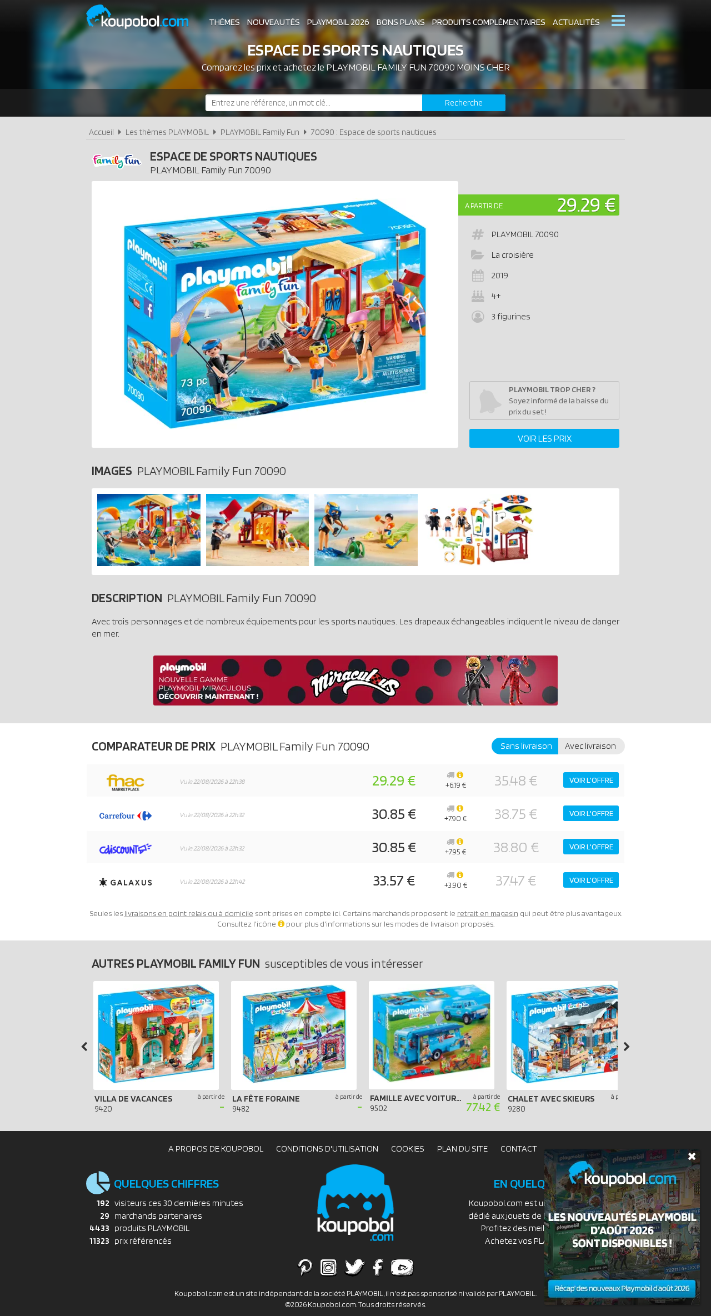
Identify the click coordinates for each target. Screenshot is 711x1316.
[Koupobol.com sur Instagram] (328, 1267)
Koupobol (144, 16)
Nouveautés (273, 22)
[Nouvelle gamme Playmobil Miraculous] (355, 702)
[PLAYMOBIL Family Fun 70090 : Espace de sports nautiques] (275, 314)
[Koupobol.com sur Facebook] (378, 1267)
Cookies (407, 1148)
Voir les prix (545, 438)
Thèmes (224, 22)
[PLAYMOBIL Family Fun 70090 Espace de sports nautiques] (149, 563)
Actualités (576, 22)
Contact (518, 1148)
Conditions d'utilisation (327, 1148)
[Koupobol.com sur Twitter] (354, 1267)
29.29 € (586, 204)
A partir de (484, 205)
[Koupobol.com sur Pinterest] (305, 1267)
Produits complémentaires (488, 22)
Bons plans (401, 22)
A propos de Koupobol (215, 1148)
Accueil (101, 132)
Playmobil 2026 (338, 22)
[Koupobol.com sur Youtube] (402, 1267)
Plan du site (462, 1148)
